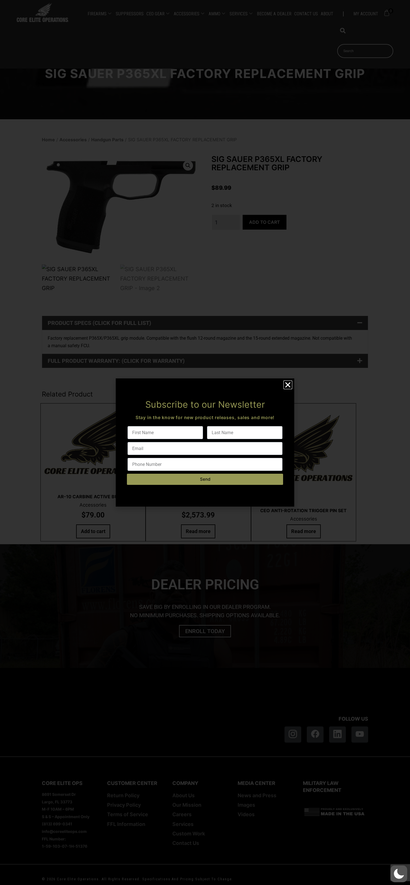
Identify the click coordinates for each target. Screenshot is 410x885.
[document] (205, 442)
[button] (398, 873)
